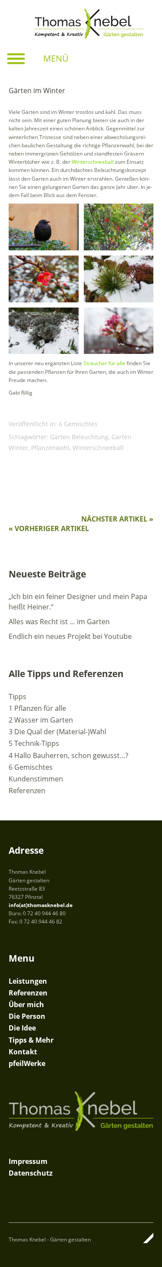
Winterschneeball (98, 448)
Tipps (17, 696)
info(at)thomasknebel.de (41, 905)
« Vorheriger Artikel (49, 528)
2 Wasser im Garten (41, 720)
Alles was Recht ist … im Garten (59, 621)
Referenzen (27, 790)
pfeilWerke (27, 1063)
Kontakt (23, 1051)
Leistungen (28, 981)
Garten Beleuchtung (79, 437)
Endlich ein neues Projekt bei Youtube (70, 636)
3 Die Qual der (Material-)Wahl (57, 731)
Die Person (27, 1016)
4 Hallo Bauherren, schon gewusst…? (68, 755)
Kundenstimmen (36, 779)
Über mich (26, 1004)
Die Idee (22, 1028)
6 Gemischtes (78, 424)
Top (144, 1238)
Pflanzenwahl (50, 448)
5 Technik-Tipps (34, 743)
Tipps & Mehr (31, 1040)
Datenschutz (31, 1173)
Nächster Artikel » (117, 519)
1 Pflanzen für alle (37, 708)
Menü (56, 58)
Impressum (28, 1161)
